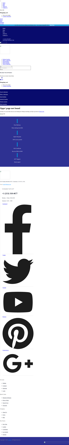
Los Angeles (5, 432)
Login (4, 391)
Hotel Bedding (6, 61)
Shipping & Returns (7, 397)
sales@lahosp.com (7, 184)
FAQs (4, 414)
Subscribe (5, 388)
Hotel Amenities (6, 63)
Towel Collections (6, 64)
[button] (1, 18)
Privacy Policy (6, 400)
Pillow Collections (7, 60)
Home (4, 2)
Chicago (4, 434)
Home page (41, 111)
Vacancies (5, 405)
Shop (4, 4)
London (4, 426)
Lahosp (9, 439)
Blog (4, 5)
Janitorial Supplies (4, 99)
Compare (5, 385)
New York (5, 424)
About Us (5, 6)
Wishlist (4, 383)
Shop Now (52, 25)
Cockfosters (5, 429)
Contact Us (5, 7)
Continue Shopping (7, 16)
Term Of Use (5, 403)
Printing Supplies (6, 59)
